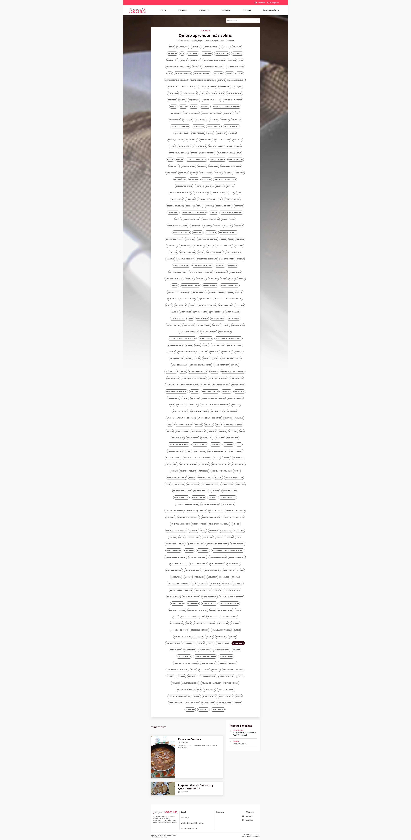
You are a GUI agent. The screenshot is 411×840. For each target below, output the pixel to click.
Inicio (163, 10)
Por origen (204, 10)
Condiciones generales (189, 828)
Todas (171, 47)
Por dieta (247, 10)
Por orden (226, 10)
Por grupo (182, 10)
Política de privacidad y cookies (192, 823)
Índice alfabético (271, 10)
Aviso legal (185, 818)
